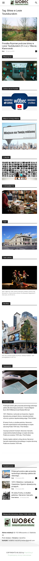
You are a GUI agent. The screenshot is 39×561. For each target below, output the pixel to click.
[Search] (36, 2)
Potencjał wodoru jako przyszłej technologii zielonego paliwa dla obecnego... (24, 473)
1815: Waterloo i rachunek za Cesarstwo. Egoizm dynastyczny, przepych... (24, 484)
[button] (3, 2)
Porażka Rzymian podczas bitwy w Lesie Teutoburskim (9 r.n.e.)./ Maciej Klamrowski (19, 46)
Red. (3, 51)
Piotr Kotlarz (15, 497)
